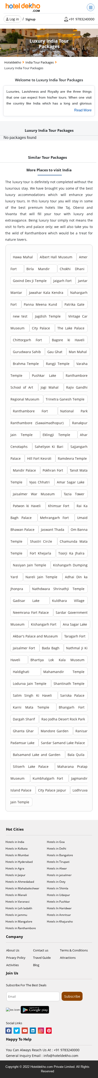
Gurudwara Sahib (27, 352)
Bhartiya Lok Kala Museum (57, 660)
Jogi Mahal (51, 387)
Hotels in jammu (16, 915)
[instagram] (41, 1031)
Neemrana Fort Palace (31, 612)
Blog (36, 965)
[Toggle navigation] (90, 7)
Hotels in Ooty (56, 882)
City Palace (42, 328)
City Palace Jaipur (52, 790)
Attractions (68, 957)
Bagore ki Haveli (68, 340)
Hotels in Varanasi (17, 902)
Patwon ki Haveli (28, 506)
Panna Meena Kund (41, 304)
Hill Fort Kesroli (39, 458)
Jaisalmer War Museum (35, 494)
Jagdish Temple (49, 316)
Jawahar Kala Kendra (47, 292)
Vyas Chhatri (40, 482)
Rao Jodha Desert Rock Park (63, 719)
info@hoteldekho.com (61, 1055)
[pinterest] (49, 1031)
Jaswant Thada (53, 529)
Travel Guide (42, 957)
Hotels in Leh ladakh (18, 908)
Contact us (40, 950)
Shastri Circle (42, 541)
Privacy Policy (15, 957)
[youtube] (25, 1031)
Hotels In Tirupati (58, 862)
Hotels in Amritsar (59, 915)
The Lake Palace (70, 328)
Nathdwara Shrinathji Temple (58, 589)
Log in (14, 19)
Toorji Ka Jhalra (71, 553)
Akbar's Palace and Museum (36, 636)
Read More (83, 110)
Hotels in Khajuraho (60, 921)
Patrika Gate (74, 304)
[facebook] (8, 1031)
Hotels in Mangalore (18, 921)
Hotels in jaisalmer (59, 875)
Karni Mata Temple (33, 707)
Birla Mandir (40, 269)
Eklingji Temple (59, 434)
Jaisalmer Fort (24, 648)
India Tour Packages (39, 62)
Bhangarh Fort (72, 707)
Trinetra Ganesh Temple (65, 399)
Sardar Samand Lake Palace (63, 743)
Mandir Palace (25, 470)
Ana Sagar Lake (75, 624)
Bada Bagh (51, 648)
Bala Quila (76, 754)
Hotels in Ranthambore (20, 928)
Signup (30, 19)
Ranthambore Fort (34, 411)
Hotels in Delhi (56, 848)
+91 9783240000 (81, 19)
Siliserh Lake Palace (32, 766)
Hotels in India (14, 842)
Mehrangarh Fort (56, 517)
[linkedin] (33, 1031)
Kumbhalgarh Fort (49, 778)
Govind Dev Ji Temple (30, 280)
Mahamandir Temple (63, 671)
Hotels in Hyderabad (19, 862)
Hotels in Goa (56, 842)
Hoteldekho (13, 62)
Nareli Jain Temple (42, 577)
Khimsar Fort (59, 506)
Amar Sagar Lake (71, 482)
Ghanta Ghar (24, 731)
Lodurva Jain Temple (30, 683)
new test (21, 316)
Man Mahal (78, 352)
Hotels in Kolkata (16, 848)
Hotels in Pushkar (58, 902)
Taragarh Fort (74, 636)
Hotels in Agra (14, 868)
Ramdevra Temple (72, 458)
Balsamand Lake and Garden (37, 754)
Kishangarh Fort (44, 624)
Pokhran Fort (53, 470)
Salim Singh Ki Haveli (34, 695)
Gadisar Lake (30, 600)
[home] (23, 7)
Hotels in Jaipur (15, 875)
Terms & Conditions (74, 950)
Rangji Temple (58, 363)
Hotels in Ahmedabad (19, 882)
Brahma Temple (26, 363)
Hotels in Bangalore (60, 855)
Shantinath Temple (69, 683)
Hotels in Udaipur (58, 895)
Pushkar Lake (46, 375)
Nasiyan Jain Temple (30, 565)
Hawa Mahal (23, 257)
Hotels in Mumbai (17, 855)
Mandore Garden (55, 731)
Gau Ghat (55, 352)
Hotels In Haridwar (59, 908)
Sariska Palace (72, 695)
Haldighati (25, 671)
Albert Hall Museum (57, 257)
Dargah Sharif (24, 719)
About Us (12, 950)
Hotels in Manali (16, 895)
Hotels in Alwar (57, 868)
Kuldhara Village (68, 600)
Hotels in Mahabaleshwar (22, 888)
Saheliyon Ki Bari (50, 446)
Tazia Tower (74, 494)
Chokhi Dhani (72, 269)
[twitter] (17, 1031)
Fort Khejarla (41, 553)
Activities (12, 965)
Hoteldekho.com (42, 1067)
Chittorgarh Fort (29, 340)
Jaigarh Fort (63, 280)
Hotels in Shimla (57, 888)
